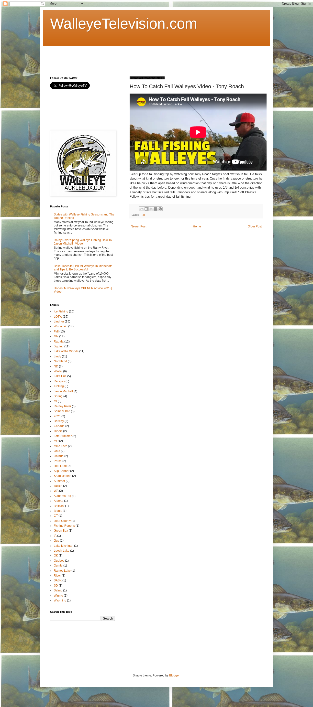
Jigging (59, 346)
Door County (62, 521)
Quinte (58, 565)
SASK (58, 580)
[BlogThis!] (146, 208)
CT (56, 515)
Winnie (58, 595)
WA (56, 491)
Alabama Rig (62, 496)
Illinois (58, 431)
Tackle (58, 486)
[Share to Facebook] (155, 208)
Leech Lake (61, 550)
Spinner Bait (62, 411)
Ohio (57, 451)
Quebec (59, 560)
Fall (143, 214)
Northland (60, 361)
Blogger (174, 675)
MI (55, 401)
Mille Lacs (60, 446)
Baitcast (59, 506)
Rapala (59, 341)
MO (56, 441)
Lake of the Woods (66, 351)
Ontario (59, 456)
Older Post (255, 226)
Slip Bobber (61, 471)
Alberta (58, 501)
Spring (58, 396)
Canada (59, 426)
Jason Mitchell (63, 391)
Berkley (59, 421)
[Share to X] (150, 208)
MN (56, 336)
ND (56, 366)
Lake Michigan (63, 545)
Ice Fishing (61, 311)
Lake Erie (60, 376)
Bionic (58, 511)
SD (56, 585)
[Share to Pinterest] (160, 208)
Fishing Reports (64, 525)
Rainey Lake (62, 570)
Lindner (59, 321)
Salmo (58, 590)
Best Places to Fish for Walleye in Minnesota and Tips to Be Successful (83, 267)
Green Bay (61, 530)
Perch (58, 461)
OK (56, 555)
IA (55, 535)
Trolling (59, 386)
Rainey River (62, 406)
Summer (59, 481)
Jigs (56, 540)
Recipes (59, 381)
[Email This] (141, 208)
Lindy (57, 356)
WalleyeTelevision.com (123, 23)
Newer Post (138, 226)
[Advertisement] (139, 57)
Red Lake (60, 466)
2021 (57, 416)
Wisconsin (60, 326)
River (57, 575)
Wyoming (60, 600)
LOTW (58, 316)
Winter (58, 371)
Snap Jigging (62, 476)
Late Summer (63, 436)
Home (197, 226)
